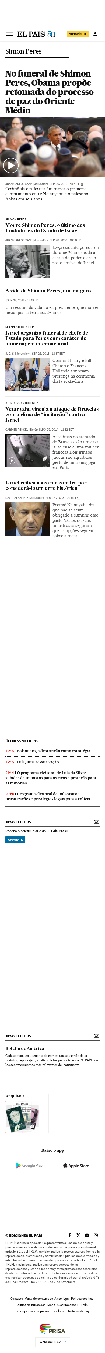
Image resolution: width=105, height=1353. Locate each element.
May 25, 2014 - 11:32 (57, 429)
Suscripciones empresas (32, 1311)
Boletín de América (24, 1049)
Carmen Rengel (16, 429)
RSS (54, 1311)
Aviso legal (61, 1298)
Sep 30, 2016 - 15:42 (66, 184)
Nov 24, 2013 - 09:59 (63, 498)
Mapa (51, 1304)
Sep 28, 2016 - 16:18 (23, 300)
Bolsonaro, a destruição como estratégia (53, 750)
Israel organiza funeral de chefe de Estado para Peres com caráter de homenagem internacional (46, 339)
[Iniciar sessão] (95, 34)
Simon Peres (23, 51)
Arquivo (13, 1096)
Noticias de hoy (78, 1311)
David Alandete (16, 498)
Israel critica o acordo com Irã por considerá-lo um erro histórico (46, 486)
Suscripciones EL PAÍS (72, 1304)
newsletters (18, 822)
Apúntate (15, 840)
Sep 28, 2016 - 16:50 (66, 240)
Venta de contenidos (39, 1298)
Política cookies (82, 1298)
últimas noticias (21, 741)
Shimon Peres (15, 219)
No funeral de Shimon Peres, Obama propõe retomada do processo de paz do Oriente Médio (49, 92)
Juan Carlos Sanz (18, 184)
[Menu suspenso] (9, 34)
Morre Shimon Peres (21, 327)
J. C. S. (10, 353)
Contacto (16, 1298)
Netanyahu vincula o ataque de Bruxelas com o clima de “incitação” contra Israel (52, 415)
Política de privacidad (31, 1304)
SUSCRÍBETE (78, 34)
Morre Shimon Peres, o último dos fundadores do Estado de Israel (45, 228)
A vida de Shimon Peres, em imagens (48, 291)
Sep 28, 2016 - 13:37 (48, 353)
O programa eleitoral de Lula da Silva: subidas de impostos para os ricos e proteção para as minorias (50, 778)
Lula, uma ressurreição (38, 762)
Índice (62, 1311)
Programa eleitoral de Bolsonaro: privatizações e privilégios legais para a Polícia (47, 796)
